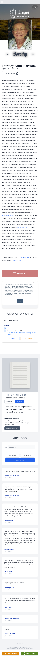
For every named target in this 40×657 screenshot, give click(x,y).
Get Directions (11, 338)
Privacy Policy (14, 649)
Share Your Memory (12, 428)
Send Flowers (28, 338)
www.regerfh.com (8, 215)
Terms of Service (25, 649)
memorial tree (24, 257)
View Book (9, 401)
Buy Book (19, 401)
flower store (17, 260)
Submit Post (20, 460)
